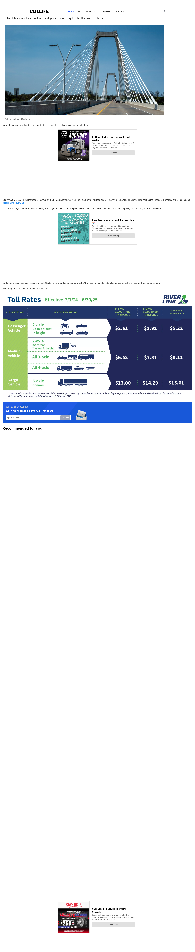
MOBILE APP (91, 11)
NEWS (71, 11)
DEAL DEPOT (121, 11)
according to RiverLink (13, 203)
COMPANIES (106, 11)
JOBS (80, 11)
